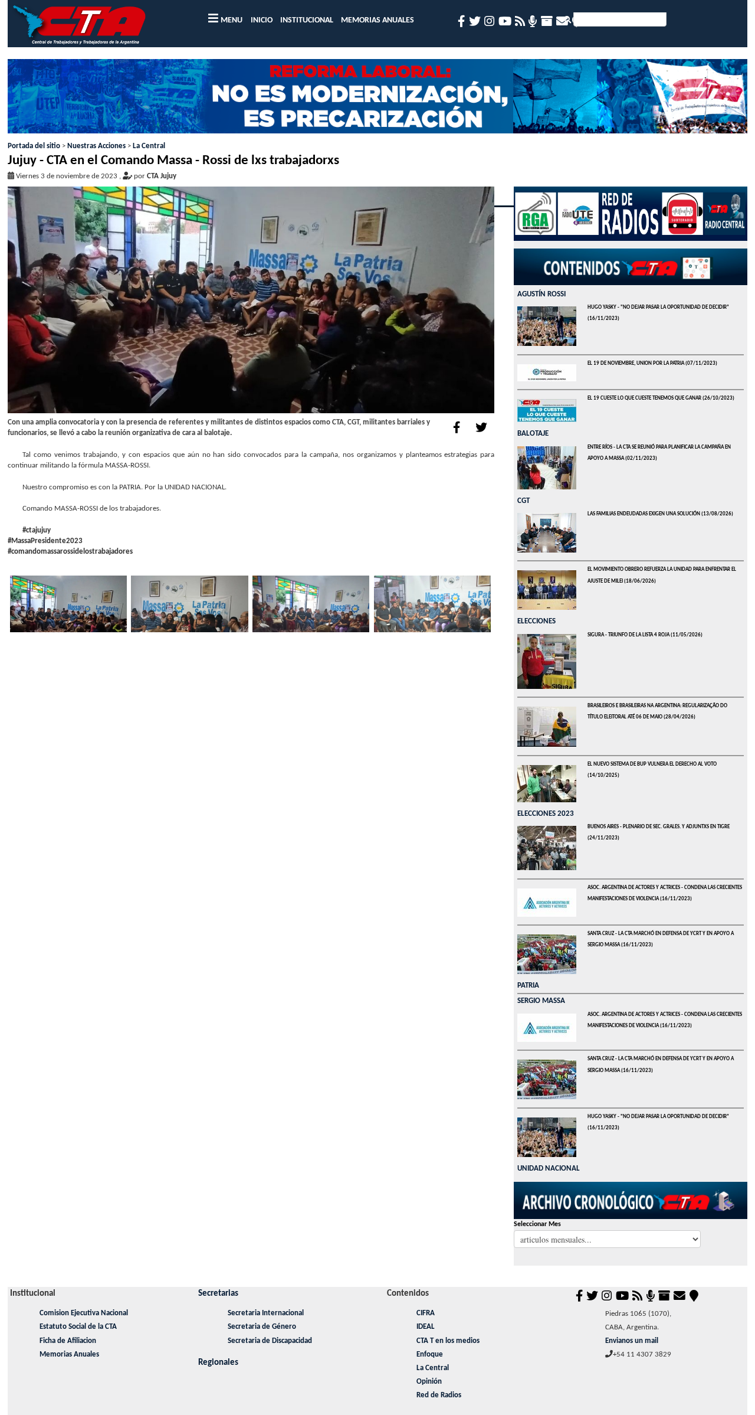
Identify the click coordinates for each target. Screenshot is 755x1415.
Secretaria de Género (262, 1327)
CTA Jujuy (161, 176)
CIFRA (425, 1313)
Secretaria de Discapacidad (270, 1341)
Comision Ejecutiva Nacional (84, 1313)
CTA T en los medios (448, 1341)
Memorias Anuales (69, 1354)
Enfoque (429, 1354)
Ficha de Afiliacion (68, 1341)
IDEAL (425, 1327)
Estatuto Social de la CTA (78, 1327)
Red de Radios (438, 1395)
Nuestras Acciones (96, 146)
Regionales (218, 1362)
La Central (149, 146)
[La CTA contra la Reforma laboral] (377, 100)
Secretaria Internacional (266, 1313)
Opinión (429, 1381)
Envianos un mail (631, 1341)
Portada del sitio (34, 146)
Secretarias (218, 1293)
